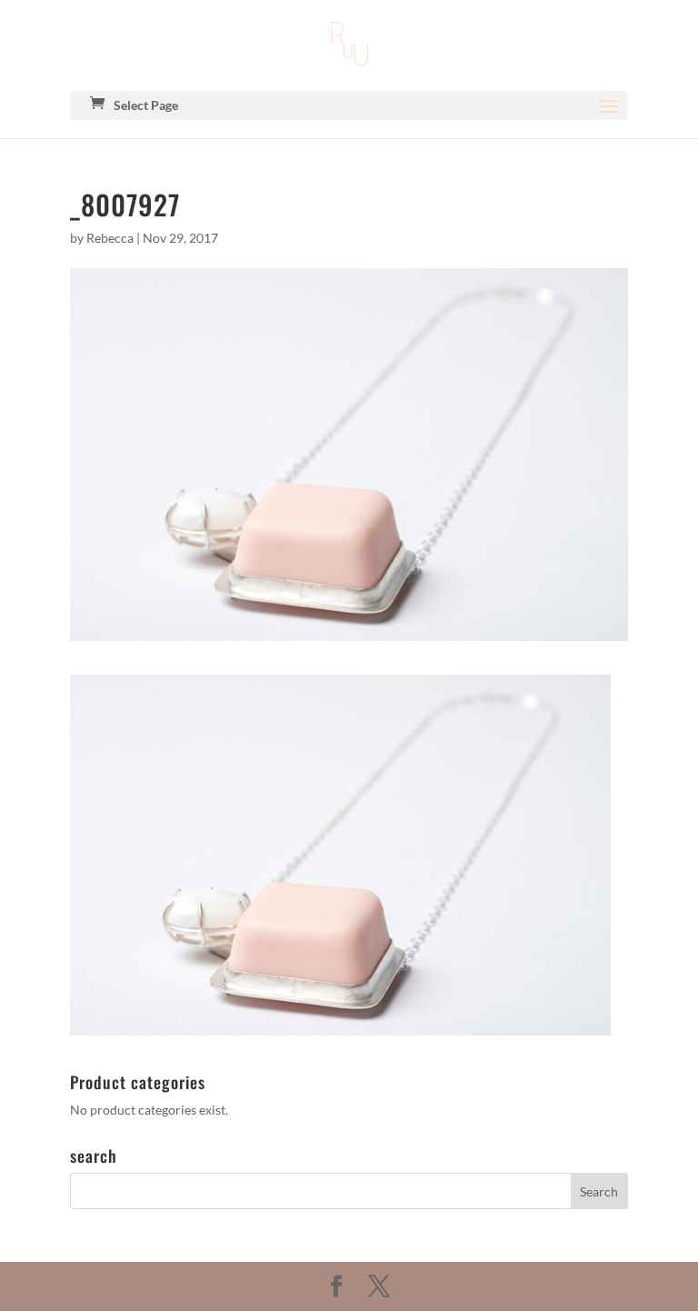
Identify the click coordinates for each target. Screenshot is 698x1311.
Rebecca (110, 237)
